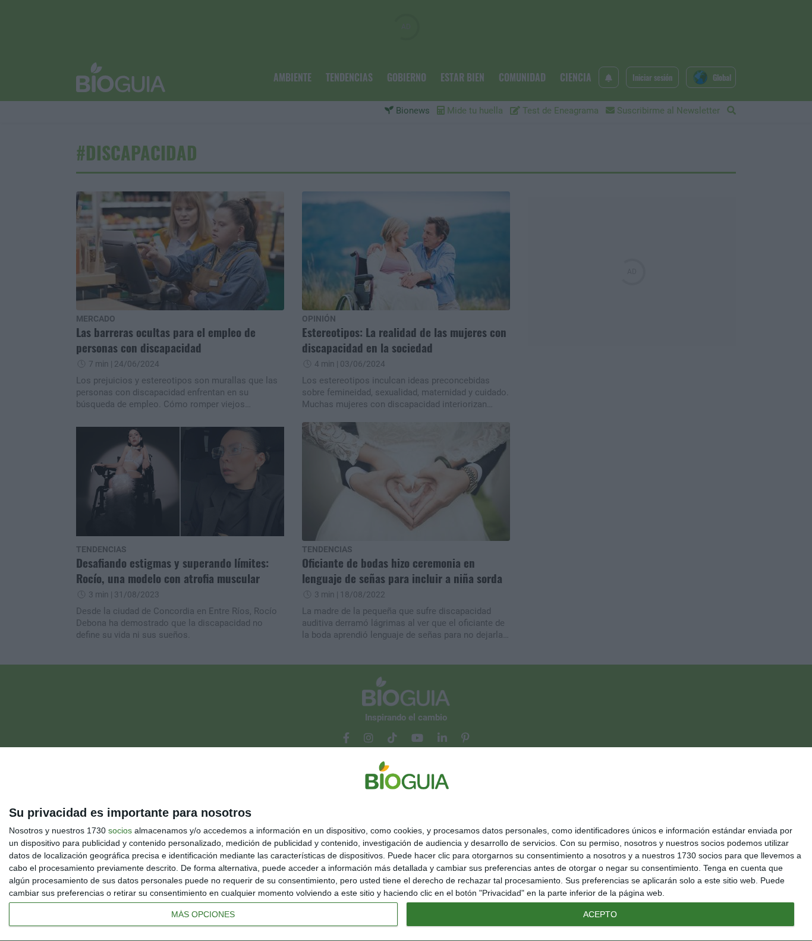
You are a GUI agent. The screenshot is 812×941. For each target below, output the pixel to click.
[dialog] (406, 844)
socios (120, 830)
